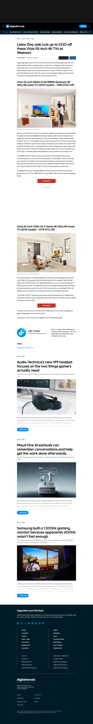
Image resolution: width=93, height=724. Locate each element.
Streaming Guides (58, 639)
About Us (24, 656)
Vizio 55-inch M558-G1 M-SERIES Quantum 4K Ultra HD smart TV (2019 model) (43, 83)
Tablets (55, 630)
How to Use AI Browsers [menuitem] (71, 32)
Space (55, 636)
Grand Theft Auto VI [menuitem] (15, 32)
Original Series (57, 648)
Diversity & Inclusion (22, 701)
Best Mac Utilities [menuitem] (45, 32)
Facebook (18, 623)
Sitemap (36, 701)
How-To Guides (57, 645)
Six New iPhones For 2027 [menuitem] (30, 32)
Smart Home (25, 642)
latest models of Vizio (60, 73)
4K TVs (36, 68)
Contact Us (25, 659)
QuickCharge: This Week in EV (25, 347)
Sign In (83, 26)
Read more (23, 430)
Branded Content (58, 659)
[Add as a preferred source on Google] (64, 58)
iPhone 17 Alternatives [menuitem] (86, 32)
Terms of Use (20, 704)
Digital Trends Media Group (27, 712)
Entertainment (26, 645)
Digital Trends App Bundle (60, 667)
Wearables (56, 633)
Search (90, 26)
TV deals (41, 318)
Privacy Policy (38, 694)
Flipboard (43, 623)
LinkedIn (40, 623)
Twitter (25, 623)
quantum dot (62, 133)
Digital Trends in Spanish (60, 664)
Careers (19, 694)
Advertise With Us (27, 662)
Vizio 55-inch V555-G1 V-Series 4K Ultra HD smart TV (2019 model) (46, 228)
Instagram (21, 623)
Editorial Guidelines (27, 664)
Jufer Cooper (21, 58)
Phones (24, 630)
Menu (3, 26)
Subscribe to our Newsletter (61, 656)
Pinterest (36, 623)
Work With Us (20, 698)
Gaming (24, 636)
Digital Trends (12, 29)
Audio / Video (26, 639)
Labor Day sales (22, 63)
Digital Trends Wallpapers (60, 662)
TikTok (32, 623)
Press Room (37, 698)
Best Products (57, 642)
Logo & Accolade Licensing (29, 667)
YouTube (29, 623)
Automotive (25, 648)
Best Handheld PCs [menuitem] (57, 32)
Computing (25, 633)
